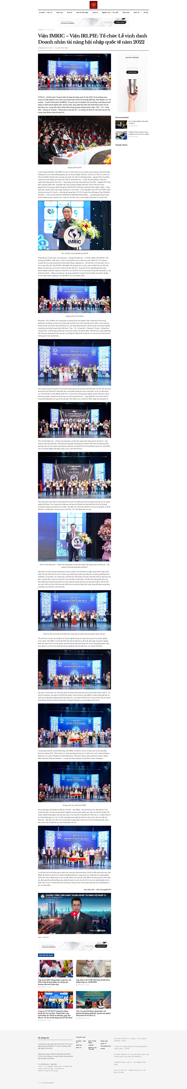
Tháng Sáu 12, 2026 (83, 985)
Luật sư (95, 12)
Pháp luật (125, 12)
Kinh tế (69, 12)
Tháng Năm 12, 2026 (83, 1018)
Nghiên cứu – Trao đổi (110, 12)
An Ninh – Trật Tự (45, 12)
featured (45, 937)
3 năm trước (134, 126)
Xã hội (146, 12)
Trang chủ (40, 29)
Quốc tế (136, 12)
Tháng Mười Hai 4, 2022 (45, 48)
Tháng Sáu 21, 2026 (45, 987)
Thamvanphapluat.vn (48, 1082)
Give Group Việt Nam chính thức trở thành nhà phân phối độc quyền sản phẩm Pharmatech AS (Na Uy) (93, 1013)
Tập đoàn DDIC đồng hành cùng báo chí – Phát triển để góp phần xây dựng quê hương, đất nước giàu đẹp (55, 982)
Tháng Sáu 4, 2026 (45, 1020)
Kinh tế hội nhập (82, 12)
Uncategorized (106, 1046)
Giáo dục (59, 12)
